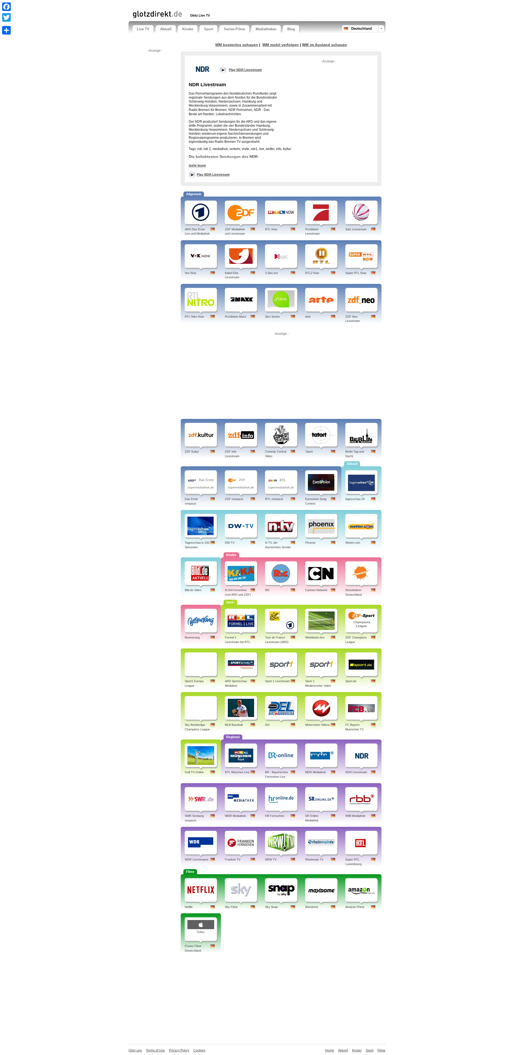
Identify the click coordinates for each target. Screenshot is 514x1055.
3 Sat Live (271, 273)
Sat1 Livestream (355, 229)
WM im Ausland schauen (324, 45)
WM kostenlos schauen (236, 45)
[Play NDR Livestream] (202, 68)
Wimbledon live (314, 637)
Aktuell (166, 29)
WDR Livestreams (197, 859)
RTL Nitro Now (194, 316)
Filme (381, 1050)
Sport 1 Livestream (277, 681)
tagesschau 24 (355, 499)
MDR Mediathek (315, 772)
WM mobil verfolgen (280, 45)
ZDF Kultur (192, 451)
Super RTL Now (355, 273)
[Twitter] (6, 17)
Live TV (143, 29)
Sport (208, 29)
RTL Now (271, 229)
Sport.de (350, 681)
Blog (291, 29)
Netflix (189, 906)
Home (329, 1050)
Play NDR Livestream (213, 175)
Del (267, 724)
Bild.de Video (193, 590)
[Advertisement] (195, 5)
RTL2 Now (312, 273)
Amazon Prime (354, 906)
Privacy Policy (179, 1050)
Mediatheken (266, 29)
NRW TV (271, 859)
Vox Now (190, 273)
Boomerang (192, 637)
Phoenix (310, 542)
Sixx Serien (272, 316)
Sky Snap (271, 906)
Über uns (135, 1050)
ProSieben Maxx (235, 316)
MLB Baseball (234, 724)
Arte (308, 316)
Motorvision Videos (317, 724)
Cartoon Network (316, 590)
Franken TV (232, 859)
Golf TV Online (194, 772)
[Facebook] (6, 6)
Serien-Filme (234, 29)
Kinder (187, 29)
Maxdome (311, 906)
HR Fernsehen (274, 815)
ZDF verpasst (234, 499)
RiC (267, 590)
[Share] (6, 30)
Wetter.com (352, 542)
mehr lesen (197, 165)
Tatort (309, 451)
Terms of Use (155, 1050)
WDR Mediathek (235, 815)
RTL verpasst (274, 499)
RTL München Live (237, 772)
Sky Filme (231, 906)
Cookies (199, 1050)
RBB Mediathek (355, 815)
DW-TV (230, 542)
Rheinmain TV (314, 859)
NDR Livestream (356, 772)
